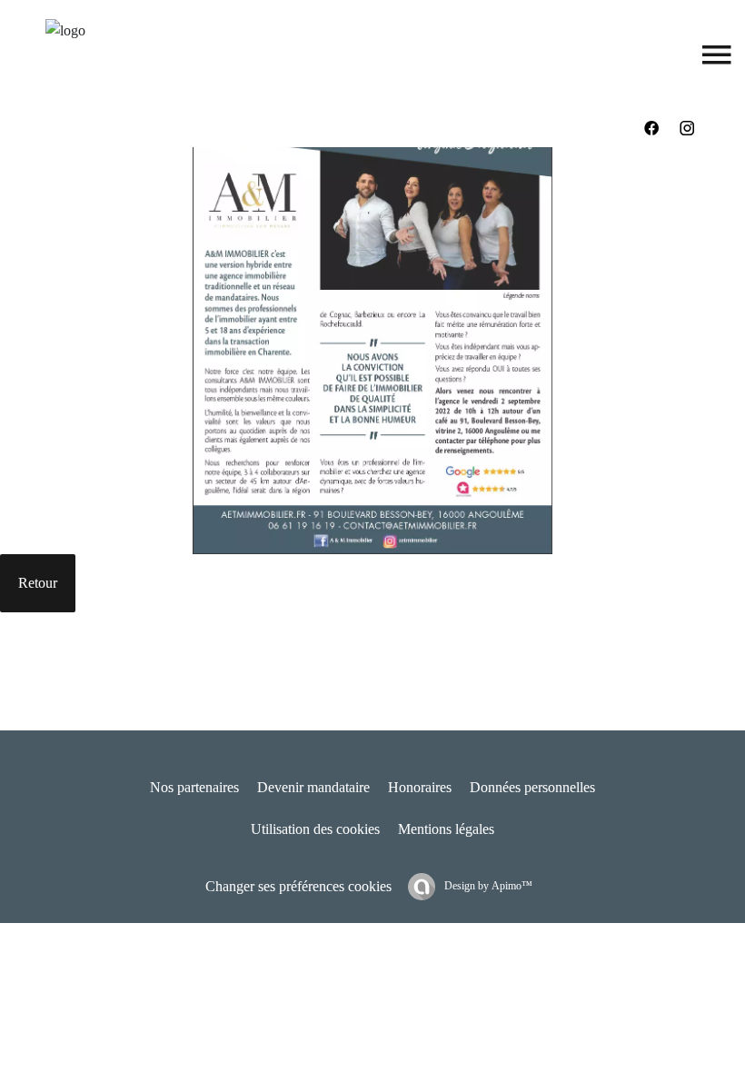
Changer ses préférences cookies (298, 886)
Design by (487, 885)
